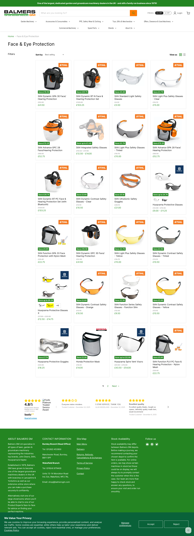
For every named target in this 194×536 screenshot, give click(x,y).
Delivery (80, 449)
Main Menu (82, 444)
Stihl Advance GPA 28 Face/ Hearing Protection (167, 149)
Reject (176, 524)
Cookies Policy (11, 530)
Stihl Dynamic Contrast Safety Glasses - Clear (91, 200)
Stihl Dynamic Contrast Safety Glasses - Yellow (168, 306)
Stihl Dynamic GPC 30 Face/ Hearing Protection (90, 254)
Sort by (39, 55)
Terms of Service (85, 463)
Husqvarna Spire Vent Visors (128, 361)
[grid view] (180, 54)
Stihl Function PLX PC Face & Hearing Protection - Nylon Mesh (167, 364)
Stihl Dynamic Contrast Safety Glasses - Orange (91, 306)
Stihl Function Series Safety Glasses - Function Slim (128, 306)
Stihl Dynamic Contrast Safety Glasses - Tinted (168, 254)
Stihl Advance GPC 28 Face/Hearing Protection (50, 149)
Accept (150, 524)
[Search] (133, 13)
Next (114, 386)
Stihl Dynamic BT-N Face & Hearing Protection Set (89, 97)
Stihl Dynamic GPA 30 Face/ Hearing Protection (52, 97)
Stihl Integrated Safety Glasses (91, 147)
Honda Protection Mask (88, 361)
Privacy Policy (83, 468)
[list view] (184, 54)
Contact (80, 473)
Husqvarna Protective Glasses (168, 204)
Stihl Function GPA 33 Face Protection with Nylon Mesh (52, 254)
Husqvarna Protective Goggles (53, 361)
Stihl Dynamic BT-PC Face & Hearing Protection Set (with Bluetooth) (52, 201)
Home (11, 36)
